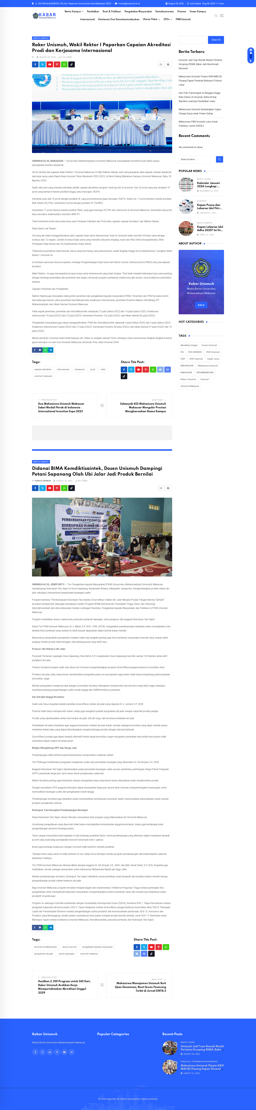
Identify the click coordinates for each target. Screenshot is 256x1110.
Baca (201, 305)
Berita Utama (204, 179)
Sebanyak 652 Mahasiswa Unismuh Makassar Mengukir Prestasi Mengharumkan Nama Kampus (143, 408)
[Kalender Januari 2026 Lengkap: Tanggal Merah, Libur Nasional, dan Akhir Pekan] (186, 184)
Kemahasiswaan (164, 12)
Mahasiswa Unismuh (208, 365)
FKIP (183, 359)
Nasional (202, 201)
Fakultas (185, 1062)
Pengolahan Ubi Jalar (43, 954)
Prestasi (181, 12)
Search (216, 40)
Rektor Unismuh (188, 379)
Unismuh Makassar (43, 376)
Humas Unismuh (43, 481)
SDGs (167, 19)
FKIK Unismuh (213, 352)
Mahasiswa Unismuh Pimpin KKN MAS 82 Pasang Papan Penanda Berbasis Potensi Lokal (200, 80)
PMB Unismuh (183, 19)
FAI (182, 352)
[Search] (216, 15)
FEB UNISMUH (195, 352)
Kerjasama (80, 369)
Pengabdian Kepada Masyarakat (97, 947)
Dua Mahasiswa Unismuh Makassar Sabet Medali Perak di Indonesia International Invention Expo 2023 (61, 408)
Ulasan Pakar (150, 19)
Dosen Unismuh (69, 947)
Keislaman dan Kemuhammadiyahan (118, 19)
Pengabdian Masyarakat (138, 12)
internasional (63, 369)
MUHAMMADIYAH (205, 372)
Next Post (157, 400)
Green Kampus (198, 12)
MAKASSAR (186, 372)
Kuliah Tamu (213, 359)
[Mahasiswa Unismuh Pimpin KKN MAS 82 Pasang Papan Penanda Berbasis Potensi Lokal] (169, 1067)
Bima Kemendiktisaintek (45, 947)
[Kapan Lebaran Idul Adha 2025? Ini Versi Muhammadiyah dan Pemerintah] (186, 228)
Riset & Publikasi (112, 12)
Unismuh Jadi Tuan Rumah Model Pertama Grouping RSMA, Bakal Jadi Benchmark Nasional (200, 64)
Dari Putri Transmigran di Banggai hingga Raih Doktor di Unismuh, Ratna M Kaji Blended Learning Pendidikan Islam (199, 97)
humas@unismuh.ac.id (129, 3)
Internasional (87, 19)
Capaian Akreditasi (42, 369)
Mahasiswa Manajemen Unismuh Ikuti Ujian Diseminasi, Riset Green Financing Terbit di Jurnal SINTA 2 (140, 987)
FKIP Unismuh (196, 359)
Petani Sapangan (67, 954)
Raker (103, 369)
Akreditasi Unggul (189, 345)
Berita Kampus (73, 12)
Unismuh (204, 379)
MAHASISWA (187, 365)
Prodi (92, 369)
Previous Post (49, 400)
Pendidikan (93, 12)
